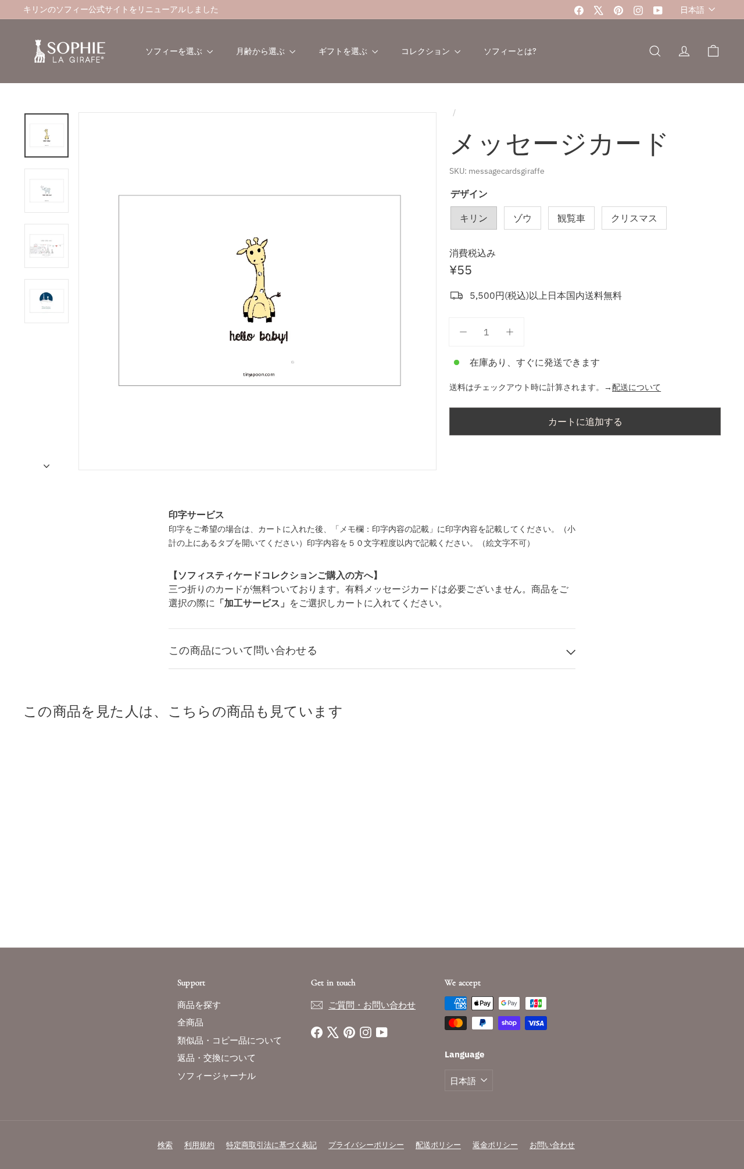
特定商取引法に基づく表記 (271, 1145)
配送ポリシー (438, 1145)
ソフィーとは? (510, 51)
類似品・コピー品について (229, 1040)
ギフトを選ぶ (344, 51)
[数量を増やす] (510, 332)
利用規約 (199, 1145)
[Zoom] (257, 291)
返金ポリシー (495, 1145)
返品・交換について (216, 1057)
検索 (165, 1145)
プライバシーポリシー (366, 1145)
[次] (46, 462)
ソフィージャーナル (216, 1075)
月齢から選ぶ (261, 51)
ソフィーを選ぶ (174, 51)
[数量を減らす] (463, 332)
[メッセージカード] (76, 837)
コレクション (426, 51)
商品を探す (199, 1004)
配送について (636, 387)
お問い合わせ (552, 1145)
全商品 (190, 1022)
